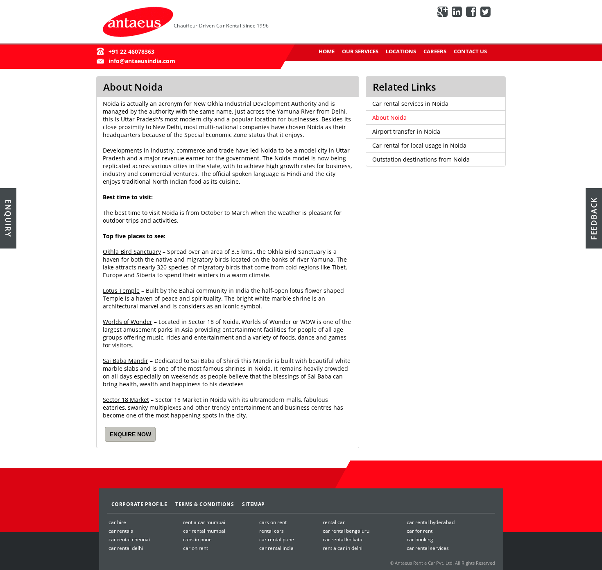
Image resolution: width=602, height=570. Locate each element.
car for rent (419, 530)
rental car (334, 522)
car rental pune (276, 539)
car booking (420, 539)
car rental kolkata (342, 539)
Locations (401, 51)
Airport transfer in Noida (406, 131)
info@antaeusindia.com (142, 61)
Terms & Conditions (204, 504)
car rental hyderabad (431, 522)
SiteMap (253, 504)
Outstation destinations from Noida (421, 159)
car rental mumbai (204, 530)
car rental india (276, 548)
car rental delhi (126, 548)
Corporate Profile (139, 504)
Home (327, 51)
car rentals (121, 530)
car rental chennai (129, 539)
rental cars (271, 530)
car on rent (195, 548)
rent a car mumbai (204, 522)
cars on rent (273, 522)
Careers (434, 51)
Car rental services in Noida (410, 103)
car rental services (428, 548)
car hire (117, 522)
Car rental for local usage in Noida (419, 145)
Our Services (360, 51)
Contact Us (470, 51)
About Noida (389, 117)
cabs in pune (197, 539)
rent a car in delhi (342, 548)
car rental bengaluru (346, 530)
